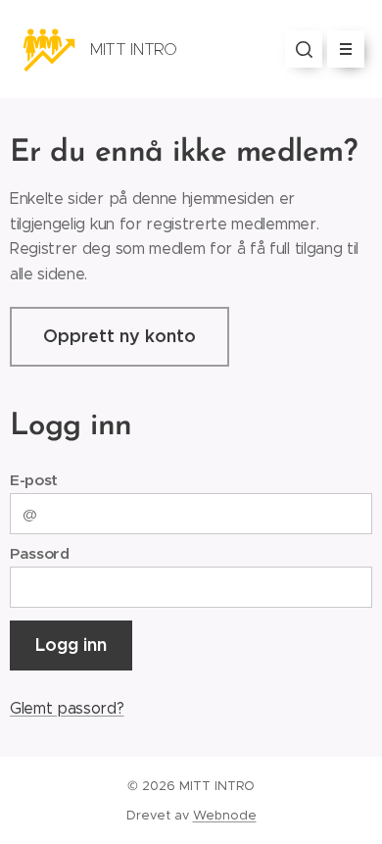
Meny (345, 49)
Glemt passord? (67, 708)
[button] (303, 49)
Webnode (225, 815)
